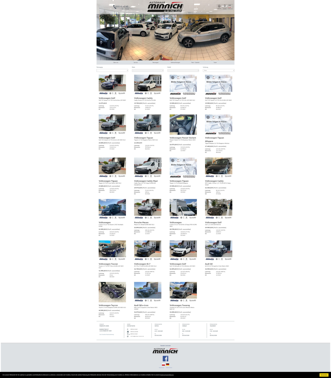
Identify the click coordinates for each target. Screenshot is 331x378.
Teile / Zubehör (195, 62)
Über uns (115, 62)
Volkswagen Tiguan (143, 137)
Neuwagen (156, 62)
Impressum (161, 367)
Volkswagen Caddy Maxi (146, 181)
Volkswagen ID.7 (142, 264)
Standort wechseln (165, 345)
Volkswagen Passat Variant (183, 137)
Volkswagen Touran (108, 264)
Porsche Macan (141, 222)
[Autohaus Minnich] (165, 359)
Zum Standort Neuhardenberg (106, 334)
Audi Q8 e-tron (141, 305)
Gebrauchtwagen (175, 62)
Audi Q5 (209, 264)
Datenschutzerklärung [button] (167, 375)
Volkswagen (105, 222)
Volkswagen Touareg (180, 305)
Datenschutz (169, 367)
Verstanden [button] (324, 375)
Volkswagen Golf (107, 98)
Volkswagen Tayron (108, 305)
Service (136, 62)
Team (215, 62)
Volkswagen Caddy (143, 98)
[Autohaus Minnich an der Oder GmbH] (165, 11)
